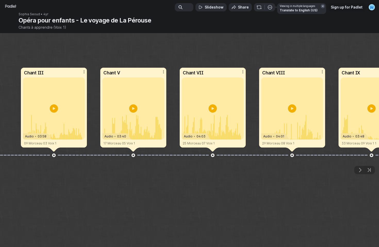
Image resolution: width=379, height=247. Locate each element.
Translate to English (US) (299, 10)
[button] (54, 108)
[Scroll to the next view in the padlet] (360, 170)
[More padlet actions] (270, 7)
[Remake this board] (259, 7)
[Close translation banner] (323, 6)
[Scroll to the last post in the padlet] (369, 170)
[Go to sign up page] (372, 7)
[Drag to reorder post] (54, 155)
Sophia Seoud (29, 14)
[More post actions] (84, 71)
